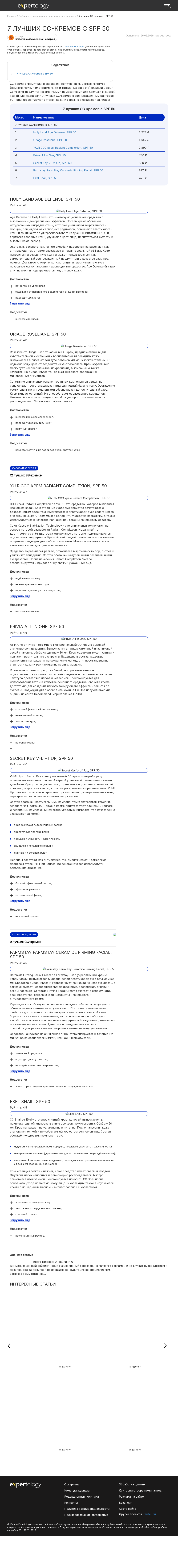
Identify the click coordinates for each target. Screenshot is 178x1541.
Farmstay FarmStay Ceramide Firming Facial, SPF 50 (68, 170)
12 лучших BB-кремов (26, 475)
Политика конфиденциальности (87, 1508)
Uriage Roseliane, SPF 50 (50, 140)
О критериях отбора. (74, 46)
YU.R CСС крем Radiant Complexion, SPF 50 (63, 147)
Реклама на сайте (131, 1496)
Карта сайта (127, 1508)
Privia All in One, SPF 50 (49, 155)
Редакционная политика (81, 1496)
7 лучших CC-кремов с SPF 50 (35, 73)
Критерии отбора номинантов (140, 1490)
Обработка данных (132, 1484)
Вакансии (125, 1502)
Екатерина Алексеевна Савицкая (35, 39)
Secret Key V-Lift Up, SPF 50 (52, 163)
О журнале (71, 1484)
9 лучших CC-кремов (25, 942)
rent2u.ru (149, 1514)
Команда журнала (77, 1490)
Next (164, 1345)
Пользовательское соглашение (86, 1515)
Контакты (71, 1502)
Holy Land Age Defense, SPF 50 (54, 132)
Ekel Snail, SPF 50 (45, 178)
